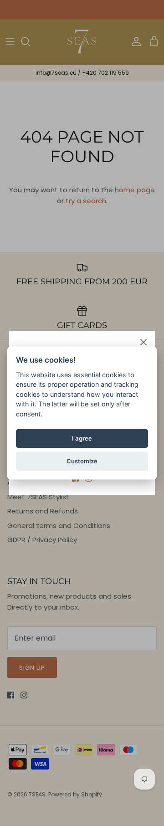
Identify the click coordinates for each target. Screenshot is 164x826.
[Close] (143, 342)
